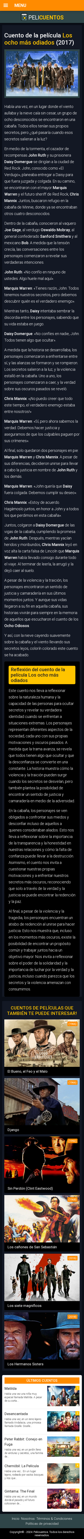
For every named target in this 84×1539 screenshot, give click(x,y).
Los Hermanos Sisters (26, 1364)
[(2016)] (42, 1299)
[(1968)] (42, 1241)
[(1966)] (42, 1065)
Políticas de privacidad (42, 1524)
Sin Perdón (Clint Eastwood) (30, 1188)
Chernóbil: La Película (22, 1466)
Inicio (15, 1519)
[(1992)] (42, 1182)
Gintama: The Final (19, 1491)
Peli (45, 17)
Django (13, 1130)
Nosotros (28, 1519)
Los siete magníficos (25, 1305)
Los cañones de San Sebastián (32, 1247)
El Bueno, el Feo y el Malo (28, 1071)
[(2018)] (42, 1358)
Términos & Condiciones (54, 1519)
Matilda (11, 1388)
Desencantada (16, 1414)
